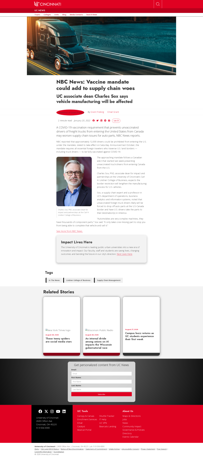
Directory (127, 433)
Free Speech (162, 449)
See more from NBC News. (69, 231)
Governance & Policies (134, 429)
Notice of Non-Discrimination (72, 449)
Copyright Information (43, 452)
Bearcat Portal (84, 429)
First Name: (76, 377)
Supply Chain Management (109, 280)
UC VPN (103, 422)
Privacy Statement (148, 449)
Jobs (125, 419)
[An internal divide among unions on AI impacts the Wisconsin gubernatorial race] (101, 311)
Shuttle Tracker (106, 416)
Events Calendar (131, 436)
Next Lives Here (124, 254)
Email (80, 422)
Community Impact (132, 426)
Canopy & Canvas (85, 416)
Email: (74, 370)
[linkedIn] (64, 412)
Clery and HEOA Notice (50, 449)
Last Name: (76, 385)
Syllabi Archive (114, 449)
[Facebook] (40, 412)
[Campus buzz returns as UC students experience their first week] (141, 311)
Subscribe (101, 394)
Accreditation (59, 452)
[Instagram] (52, 412)
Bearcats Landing (107, 426)
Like (115, 121)
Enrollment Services (87, 419)
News (125, 422)
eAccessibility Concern (130, 449)
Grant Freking (97, 112)
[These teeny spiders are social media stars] (61, 311)
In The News (54, 280)
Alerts (37, 449)
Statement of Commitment (96, 449)
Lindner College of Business (78, 280)
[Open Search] (158, 4)
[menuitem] (37, 14)
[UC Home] (47, 4)
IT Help (102, 419)
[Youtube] (58, 412)
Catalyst (81, 426)
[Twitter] (46, 412)
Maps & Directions (132, 416)
